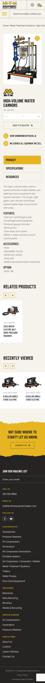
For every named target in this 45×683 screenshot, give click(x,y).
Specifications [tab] (14, 168)
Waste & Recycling (12, 607)
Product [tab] (11, 160)
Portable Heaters (11, 556)
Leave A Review (10, 651)
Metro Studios (27, 679)
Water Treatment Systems (22, 25)
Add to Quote (21, 125)
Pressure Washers (11, 536)
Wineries (7, 602)
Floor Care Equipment (13, 581)
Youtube (11, 519)
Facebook (5, 519)
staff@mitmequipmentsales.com (19, 505)
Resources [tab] (12, 177)
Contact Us (21, 445)
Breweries (7, 593)
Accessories (8, 531)
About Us (7, 641)
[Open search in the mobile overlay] (27, 14)
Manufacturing (10, 597)
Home (5, 25)
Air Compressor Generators (16, 551)
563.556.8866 (9, 493)
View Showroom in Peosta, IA (23, 136)
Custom (6, 646)
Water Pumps (9, 576)
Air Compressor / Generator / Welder (21, 561)
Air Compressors (11, 541)
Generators (8, 546)
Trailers (6, 571)
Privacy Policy (22, 675)
